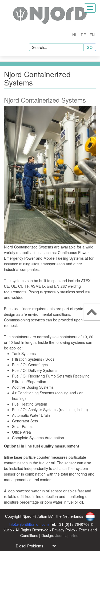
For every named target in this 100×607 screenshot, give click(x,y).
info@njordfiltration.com (29, 524)
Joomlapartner (67, 535)
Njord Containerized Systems (45, 99)
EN (92, 34)
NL (75, 34)
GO (90, 47)
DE (84, 34)
